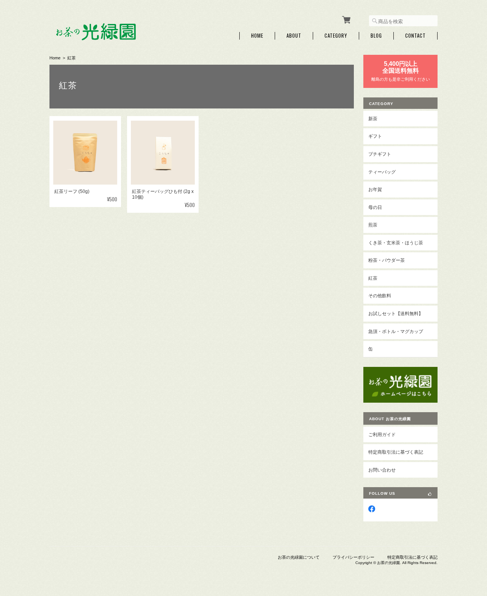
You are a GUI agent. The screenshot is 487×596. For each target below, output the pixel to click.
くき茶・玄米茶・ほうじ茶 (395, 242)
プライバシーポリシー (353, 557)
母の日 (375, 207)
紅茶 (372, 278)
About (293, 35)
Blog (376, 35)
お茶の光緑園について (299, 557)
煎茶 (372, 224)
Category (336, 35)
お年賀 (375, 189)
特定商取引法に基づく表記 (395, 451)
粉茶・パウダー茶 (386, 260)
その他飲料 (379, 295)
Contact (415, 35)
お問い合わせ (382, 469)
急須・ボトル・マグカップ (395, 331)
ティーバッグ (382, 171)
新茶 (372, 118)
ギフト (375, 136)
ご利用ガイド (382, 434)
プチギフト (379, 153)
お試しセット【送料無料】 (395, 313)
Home (257, 35)
